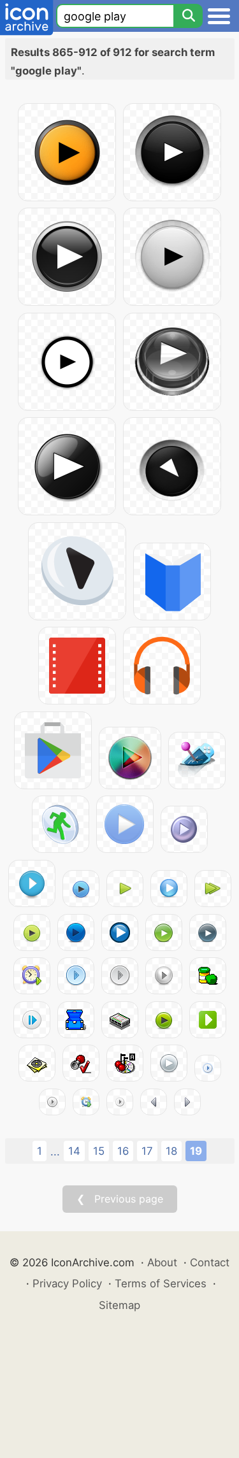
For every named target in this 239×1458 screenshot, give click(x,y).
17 (147, 1151)
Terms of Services (160, 1283)
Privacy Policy (67, 1283)
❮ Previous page (119, 1198)
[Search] (188, 16)
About (162, 1262)
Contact (209, 1262)
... (55, 1151)
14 (74, 1151)
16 (123, 1151)
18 (171, 1151)
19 (196, 1151)
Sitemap (119, 1305)
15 (99, 1151)
